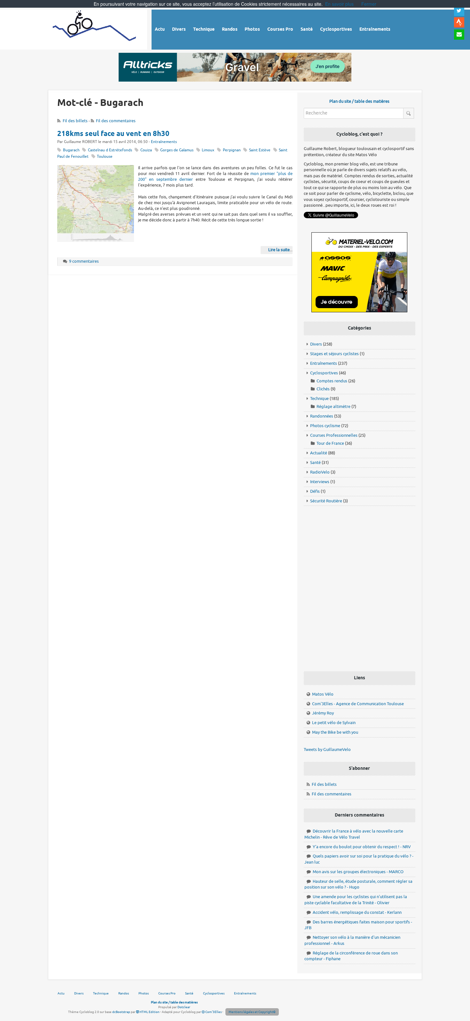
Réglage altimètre (333, 406)
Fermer (368, 4)
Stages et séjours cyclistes (334, 353)
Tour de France (330, 443)
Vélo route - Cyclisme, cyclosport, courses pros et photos (95, 28)
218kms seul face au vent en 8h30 (113, 134)
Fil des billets (75, 121)
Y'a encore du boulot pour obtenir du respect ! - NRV (362, 847)
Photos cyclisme (325, 425)
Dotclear (183, 1007)
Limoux (208, 150)
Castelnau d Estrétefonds (110, 150)
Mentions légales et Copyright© (252, 1012)
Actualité (318, 453)
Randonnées (321, 416)
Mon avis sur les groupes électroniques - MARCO (358, 871)
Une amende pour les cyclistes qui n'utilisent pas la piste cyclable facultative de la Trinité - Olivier (355, 899)
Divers (316, 344)
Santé (315, 462)
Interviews (319, 481)
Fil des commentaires (116, 121)
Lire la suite (279, 249)
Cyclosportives (324, 373)
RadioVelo (320, 472)
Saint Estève (259, 150)
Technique (319, 398)
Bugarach (71, 150)
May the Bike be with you (335, 732)
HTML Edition (149, 1012)
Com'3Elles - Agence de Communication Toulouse (358, 703)
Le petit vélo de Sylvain (334, 722)
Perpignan (232, 150)
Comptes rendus (332, 381)
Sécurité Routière (326, 501)
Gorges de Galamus (176, 150)
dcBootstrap (121, 1012)
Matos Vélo (322, 694)
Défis (315, 491)
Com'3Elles (213, 1012)
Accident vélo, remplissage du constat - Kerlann (357, 912)
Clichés (323, 389)
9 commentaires (84, 261)
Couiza (146, 150)
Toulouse (105, 156)
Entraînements (164, 142)
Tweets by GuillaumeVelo (327, 749)
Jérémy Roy (323, 713)
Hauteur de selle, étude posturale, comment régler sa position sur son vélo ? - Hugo (358, 884)
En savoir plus (339, 4)
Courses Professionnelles (333, 435)
